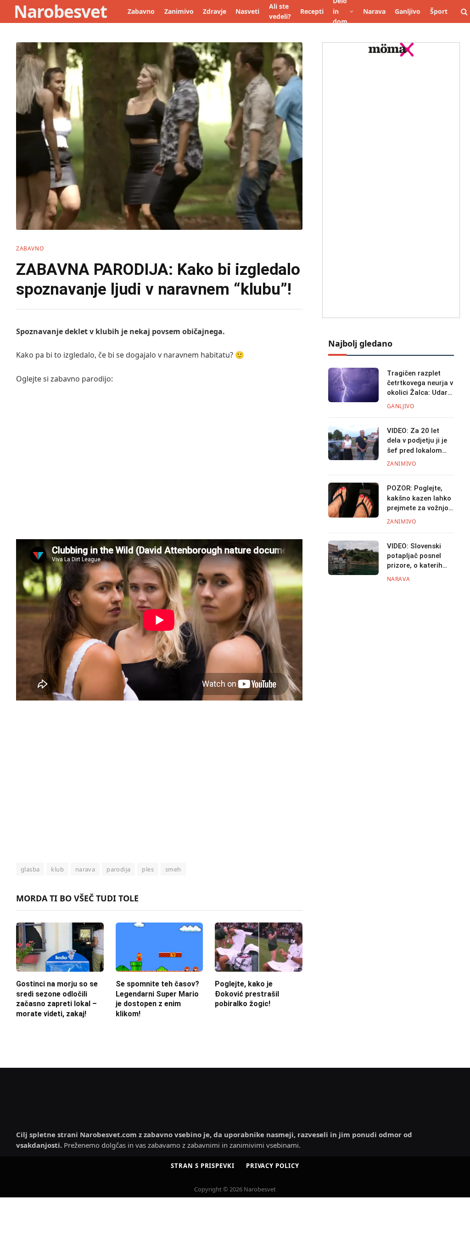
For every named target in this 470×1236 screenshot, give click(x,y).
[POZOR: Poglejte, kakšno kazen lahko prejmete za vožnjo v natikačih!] (353, 500)
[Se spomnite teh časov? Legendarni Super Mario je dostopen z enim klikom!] (159, 947)
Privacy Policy (272, 1166)
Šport (439, 11)
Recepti (312, 11)
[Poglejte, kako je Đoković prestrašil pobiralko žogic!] (258, 947)
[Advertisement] (159, 461)
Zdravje (214, 11)
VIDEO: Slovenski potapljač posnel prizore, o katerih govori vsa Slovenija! (420, 556)
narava (85, 869)
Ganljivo (407, 11)
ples (148, 869)
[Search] (463, 11)
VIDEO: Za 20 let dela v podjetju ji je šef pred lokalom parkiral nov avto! (417, 441)
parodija (118, 869)
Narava (374, 11)
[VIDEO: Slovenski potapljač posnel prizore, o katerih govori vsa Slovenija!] (353, 558)
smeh (173, 869)
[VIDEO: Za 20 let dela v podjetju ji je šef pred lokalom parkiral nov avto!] (353, 442)
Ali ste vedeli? (280, 11)
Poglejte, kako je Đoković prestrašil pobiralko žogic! (247, 994)
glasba (30, 869)
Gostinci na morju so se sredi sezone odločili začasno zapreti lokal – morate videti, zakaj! (57, 999)
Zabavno (141, 11)
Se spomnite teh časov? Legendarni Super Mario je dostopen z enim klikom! (157, 999)
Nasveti (247, 11)
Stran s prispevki (202, 1166)
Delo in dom (340, 11)
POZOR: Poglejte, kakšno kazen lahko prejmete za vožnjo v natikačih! (420, 498)
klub (57, 869)
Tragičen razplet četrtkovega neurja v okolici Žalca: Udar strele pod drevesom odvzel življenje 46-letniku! (420, 383)
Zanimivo (179, 11)
